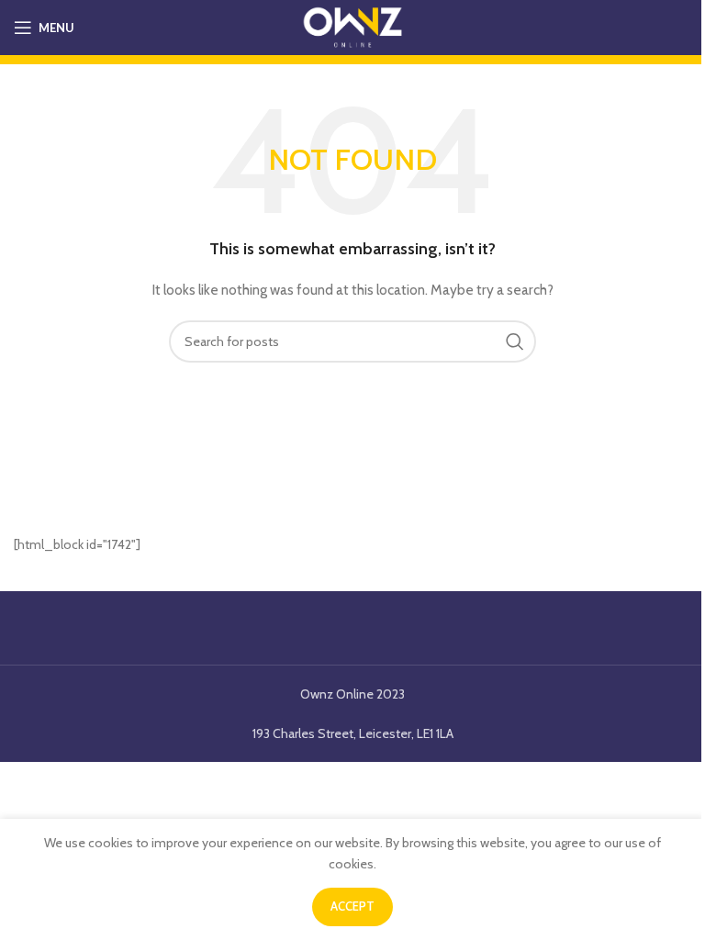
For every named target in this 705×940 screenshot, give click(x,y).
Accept (352, 906)
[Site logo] (352, 25)
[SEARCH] (515, 341)
